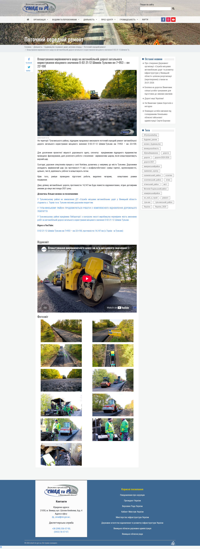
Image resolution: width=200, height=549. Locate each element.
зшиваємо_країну (151, 171)
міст (165, 184)
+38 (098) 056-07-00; (61, 528)
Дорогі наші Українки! (154, 98)
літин (168, 180)
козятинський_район (152, 180)
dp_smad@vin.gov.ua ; (61, 517)
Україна (147, 207)
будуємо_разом (150, 139)
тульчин (147, 202)
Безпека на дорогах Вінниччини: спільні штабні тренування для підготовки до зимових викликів (158, 90)
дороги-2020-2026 (162, 157)
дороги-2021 (149, 162)
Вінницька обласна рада (132, 534)
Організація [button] (39, 19)
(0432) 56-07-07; (61, 532)
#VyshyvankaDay (150, 135)
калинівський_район (152, 175)
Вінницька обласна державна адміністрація (132, 528)
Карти (145, 19)
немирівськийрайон (152, 193)
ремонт (165, 198)
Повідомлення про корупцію (132, 495)
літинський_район (151, 184)
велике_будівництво (152, 144)
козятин (169, 175)
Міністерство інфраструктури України (132, 517)
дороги (147, 157)
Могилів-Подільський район (155, 189)
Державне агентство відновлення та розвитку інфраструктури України (132, 523)
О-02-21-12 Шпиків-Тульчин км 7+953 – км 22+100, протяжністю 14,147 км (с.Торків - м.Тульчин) (80, 231)
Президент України (132, 500)
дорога (166, 153)
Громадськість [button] (128, 19)
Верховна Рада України (132, 506)
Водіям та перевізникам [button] (64, 19)
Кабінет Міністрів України (132, 511)
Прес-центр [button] (107, 19)
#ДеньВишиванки (151, 153)
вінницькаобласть (151, 148)
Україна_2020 (160, 207)
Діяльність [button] (89, 19)
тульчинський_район (163, 202)
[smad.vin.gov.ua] (61, 490)
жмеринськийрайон (152, 166)
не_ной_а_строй (150, 198)
